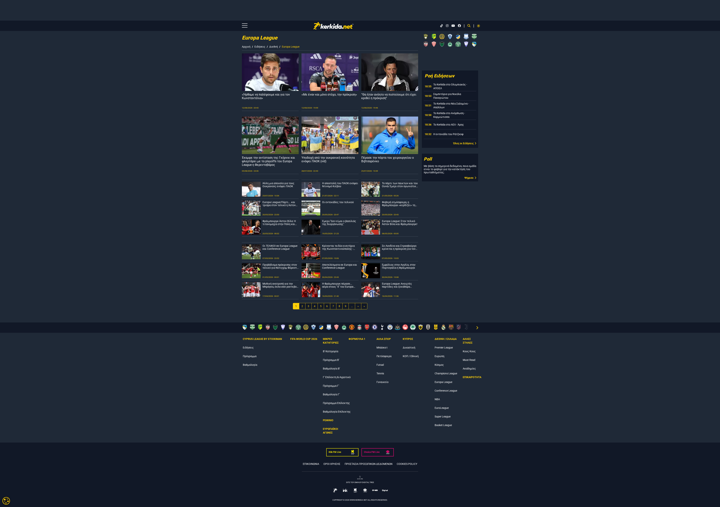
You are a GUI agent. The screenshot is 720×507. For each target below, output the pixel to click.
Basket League (443, 425)
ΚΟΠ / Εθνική (411, 356)
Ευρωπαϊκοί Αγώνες (330, 430)
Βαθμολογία (250, 364)
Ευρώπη (439, 356)
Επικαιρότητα (472, 377)
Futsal (380, 364)
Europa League (443, 382)
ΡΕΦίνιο (328, 420)
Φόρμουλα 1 (357, 338)
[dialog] (6, 501)
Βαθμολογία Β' (331, 368)
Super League (443, 416)
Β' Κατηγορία (330, 351)
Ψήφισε (469, 177)
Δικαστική (409, 347)
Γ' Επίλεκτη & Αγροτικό (337, 377)
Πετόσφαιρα (384, 356)
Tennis (380, 373)
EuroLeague (442, 407)
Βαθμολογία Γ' (331, 394)
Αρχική (246, 46)
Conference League (446, 390)
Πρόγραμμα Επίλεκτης (336, 403)
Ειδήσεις (259, 46)
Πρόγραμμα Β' (331, 359)
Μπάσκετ (382, 347)
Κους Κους (469, 351)
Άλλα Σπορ (383, 338)
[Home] (333, 26)
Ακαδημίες (469, 368)
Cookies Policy (407, 463)
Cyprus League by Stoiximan (262, 338)
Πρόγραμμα (249, 356)
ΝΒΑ (437, 399)
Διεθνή (273, 46)
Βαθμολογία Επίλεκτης (337, 411)
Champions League (446, 373)
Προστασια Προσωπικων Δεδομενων (368, 463)
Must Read (469, 359)
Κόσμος (439, 364)
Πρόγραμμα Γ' (331, 385)
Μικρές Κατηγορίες (331, 340)
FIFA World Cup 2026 (303, 338)
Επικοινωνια (311, 463)
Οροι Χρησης (331, 463)
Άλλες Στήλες (467, 340)
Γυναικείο (382, 382)
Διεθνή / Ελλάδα (446, 338)
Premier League (444, 347)
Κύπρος (408, 338)
